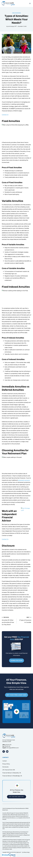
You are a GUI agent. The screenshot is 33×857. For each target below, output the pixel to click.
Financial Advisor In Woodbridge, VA (12, 776)
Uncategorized (16, 13)
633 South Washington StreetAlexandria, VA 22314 (8, 740)
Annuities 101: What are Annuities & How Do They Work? (8, 621)
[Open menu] (30, 3)
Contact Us (5, 115)
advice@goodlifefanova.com (13, 748)
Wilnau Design (26, 852)
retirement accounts (24, 480)
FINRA (24, 813)
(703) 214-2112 (8, 745)
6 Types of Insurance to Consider (25, 620)
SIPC (27, 813)
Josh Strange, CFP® (12, 26)
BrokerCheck (5, 810)
